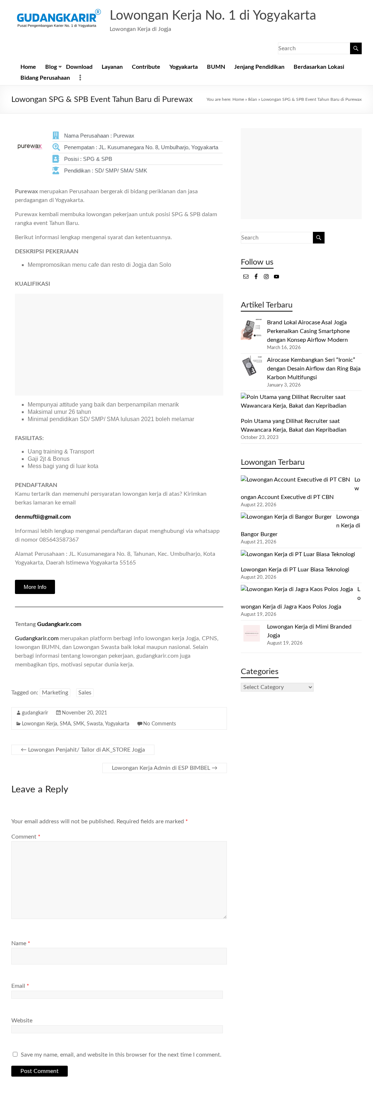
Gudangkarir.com (59, 624)
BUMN (216, 67)
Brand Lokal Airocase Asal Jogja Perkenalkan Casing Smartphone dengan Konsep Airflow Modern (308, 331)
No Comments (159, 723)
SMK (78, 723)
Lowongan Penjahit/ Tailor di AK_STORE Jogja (83, 750)
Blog (51, 67)
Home (28, 67)
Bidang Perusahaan (45, 78)
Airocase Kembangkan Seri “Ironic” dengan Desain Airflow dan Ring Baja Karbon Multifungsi (314, 368)
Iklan (252, 99)
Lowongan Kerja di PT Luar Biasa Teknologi (295, 570)
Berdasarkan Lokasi (319, 67)
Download (79, 67)
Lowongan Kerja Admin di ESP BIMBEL (164, 768)
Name (20, 943)
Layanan (112, 67)
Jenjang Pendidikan (259, 67)
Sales (84, 693)
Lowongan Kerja (39, 723)
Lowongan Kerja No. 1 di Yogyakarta (213, 15)
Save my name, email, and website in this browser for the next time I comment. (121, 1055)
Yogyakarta (183, 67)
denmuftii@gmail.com (43, 517)
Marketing (55, 693)
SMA (65, 723)
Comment (25, 837)
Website (21, 1020)
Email (20, 986)
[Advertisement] (119, 345)
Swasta (95, 723)
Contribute (146, 67)
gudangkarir (35, 713)
